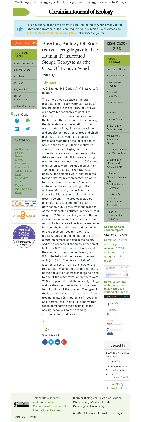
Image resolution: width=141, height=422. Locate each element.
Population (21, 188)
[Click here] (45, 342)
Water (18, 192)
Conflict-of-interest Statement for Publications (114, 200)
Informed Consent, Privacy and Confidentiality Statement (116, 180)
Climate (19, 159)
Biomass (19, 156)
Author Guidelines (24, 106)
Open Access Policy (114, 104)
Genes (18, 170)
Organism (20, 185)
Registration (21, 89)
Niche (18, 181)
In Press (18, 82)
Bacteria (24, 148)
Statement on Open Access (114, 127)
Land (18, 174)
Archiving (112, 112)
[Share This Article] (16, 121)
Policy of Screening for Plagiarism (114, 215)
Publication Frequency (113, 94)
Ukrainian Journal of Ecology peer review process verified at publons (116, 287)
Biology (19, 152)
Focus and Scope (116, 69)
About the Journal (24, 63)
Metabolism (21, 177)
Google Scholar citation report (114, 228)
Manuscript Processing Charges (113, 139)
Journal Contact (116, 119)
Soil (30, 188)
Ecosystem (21, 163)
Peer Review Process (114, 84)
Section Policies (115, 75)
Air (16, 148)
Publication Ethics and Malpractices (117, 151)
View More (120, 377)
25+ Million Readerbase (27, 43)
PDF (50, 329)
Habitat (27, 170)
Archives (19, 76)
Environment (22, 167)
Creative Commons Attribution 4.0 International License (49, 406)
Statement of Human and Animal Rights (114, 163)
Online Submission (20, 97)
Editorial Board (22, 69)
